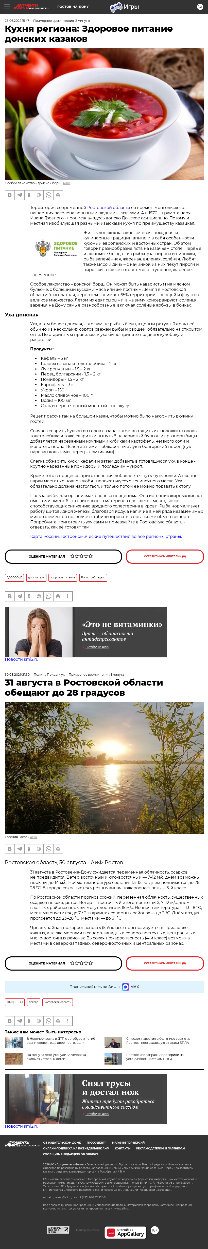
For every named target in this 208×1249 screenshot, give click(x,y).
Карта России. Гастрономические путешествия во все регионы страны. (106, 536)
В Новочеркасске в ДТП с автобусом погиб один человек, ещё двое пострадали (61, 1041)
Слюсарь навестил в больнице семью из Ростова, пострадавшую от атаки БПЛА (158, 1041)
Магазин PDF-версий (128, 1142)
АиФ (66, 183)
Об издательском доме (62, 1142)
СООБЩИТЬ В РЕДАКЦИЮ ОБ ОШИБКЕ (70, 1154)
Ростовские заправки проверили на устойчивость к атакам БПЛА (155, 1057)
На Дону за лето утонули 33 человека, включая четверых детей (57, 1057)
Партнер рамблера (87, 1230)
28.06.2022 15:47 (17, 21)
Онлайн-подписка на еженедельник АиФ (76, 1148)
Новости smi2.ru (22, 659)
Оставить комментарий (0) (165, 556)
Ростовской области (108, 207)
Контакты (122, 1148)
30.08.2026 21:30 (17, 674)
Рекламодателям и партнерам (160, 1148)
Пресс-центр (96, 1142)
